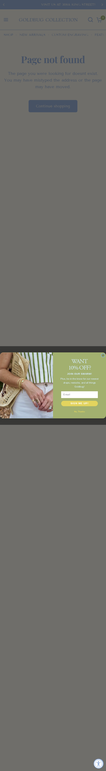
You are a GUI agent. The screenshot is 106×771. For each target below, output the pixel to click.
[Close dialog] (103, 355)
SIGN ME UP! (80, 403)
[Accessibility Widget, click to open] (99, 764)
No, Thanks (79, 412)
